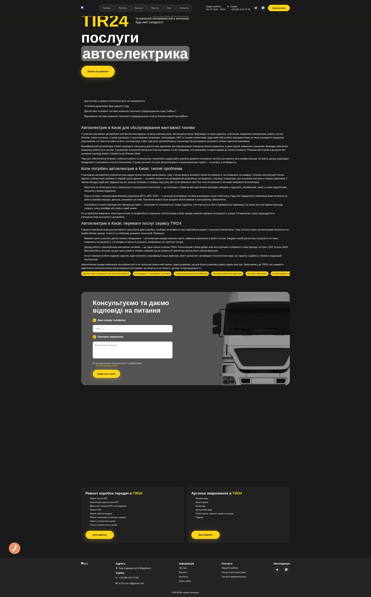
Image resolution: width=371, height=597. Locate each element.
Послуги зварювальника (234, 576)
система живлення (257, 273)
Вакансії (139, 8)
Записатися (279, 8)
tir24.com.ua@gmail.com (131, 583)
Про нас (155, 8)
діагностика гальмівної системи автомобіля (106, 273)
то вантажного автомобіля (286, 273)
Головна (107, 8)
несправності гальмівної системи (152, 273)
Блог (169, 8)
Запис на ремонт (98, 71)
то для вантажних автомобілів (191, 273)
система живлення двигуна (227, 273)
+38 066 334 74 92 (240, 9)
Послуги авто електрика (234, 572)
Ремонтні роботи (230, 568)
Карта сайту (185, 581)
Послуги (123, 8)
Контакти (184, 8)
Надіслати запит (106, 373)
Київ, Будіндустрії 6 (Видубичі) (135, 568)
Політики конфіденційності (107, 366)
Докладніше (100, 534)
